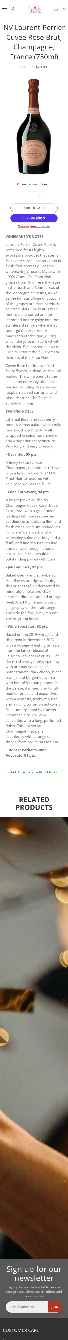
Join (55, 1307)
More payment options (34, 226)
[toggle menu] (4, 8)
